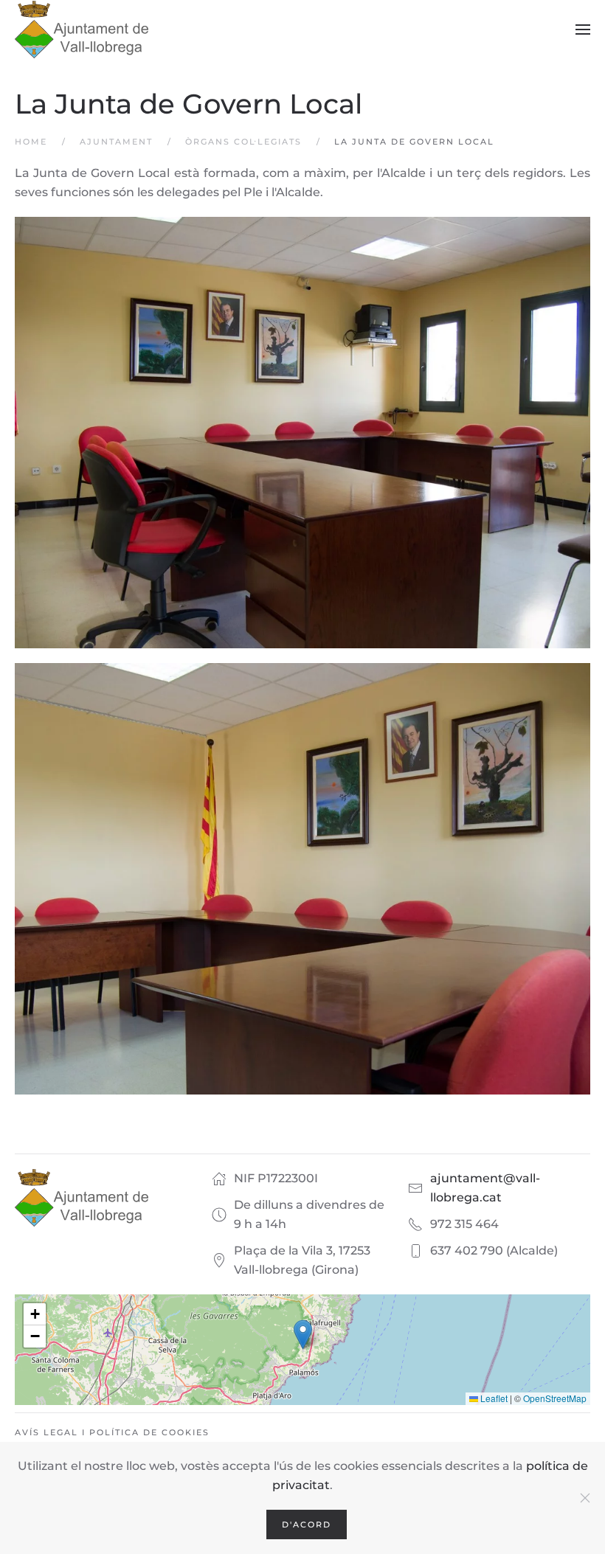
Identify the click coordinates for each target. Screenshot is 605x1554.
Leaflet (493, 1398)
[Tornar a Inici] (81, 29)
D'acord (306, 1524)
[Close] (585, 1498)
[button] (582, 29)
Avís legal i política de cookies (112, 1432)
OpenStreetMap (555, 1398)
